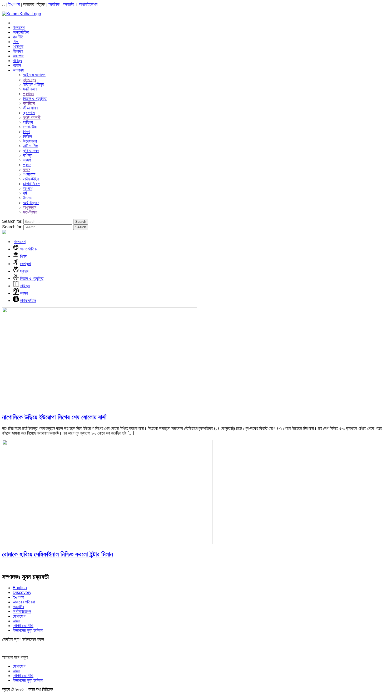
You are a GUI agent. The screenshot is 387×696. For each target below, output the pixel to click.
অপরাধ (27, 188)
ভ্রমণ (27, 160)
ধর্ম (25, 193)
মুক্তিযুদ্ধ (29, 79)
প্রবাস (17, 65)
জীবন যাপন (30, 108)
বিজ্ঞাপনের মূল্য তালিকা (28, 630)
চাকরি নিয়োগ (31, 183)
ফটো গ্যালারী (32, 117)
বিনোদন (18, 51)
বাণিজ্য (17, 60)
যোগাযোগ (19, 616)
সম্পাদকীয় (30, 127)
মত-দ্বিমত (30, 212)
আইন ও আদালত (34, 75)
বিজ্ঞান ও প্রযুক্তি (35, 98)
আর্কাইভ (54, 4)
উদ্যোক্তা (30, 141)
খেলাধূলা (18, 46)
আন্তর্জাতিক (21, 32)
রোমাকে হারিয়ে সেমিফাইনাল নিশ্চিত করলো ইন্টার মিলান (57, 554)
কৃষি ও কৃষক (31, 150)
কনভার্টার (69, 4)
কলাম (26, 169)
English (20, 588)
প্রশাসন (28, 94)
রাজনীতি (18, 37)
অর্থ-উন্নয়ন (31, 202)
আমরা (16, 621)
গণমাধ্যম (29, 174)
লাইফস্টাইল (31, 179)
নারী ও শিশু (30, 146)
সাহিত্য (28, 122)
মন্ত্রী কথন (30, 89)
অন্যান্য (18, 70)
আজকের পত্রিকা (24, 602)
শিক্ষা (16, 41)
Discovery (22, 592)
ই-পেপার (14, 4)
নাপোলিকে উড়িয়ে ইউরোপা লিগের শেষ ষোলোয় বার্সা (54, 417)
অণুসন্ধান (29, 207)
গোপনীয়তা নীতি (23, 625)
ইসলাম (27, 198)
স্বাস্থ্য (24, 271)
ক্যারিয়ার (29, 103)
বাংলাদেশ (18, 27)
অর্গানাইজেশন (88, 4)
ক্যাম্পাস (18, 56)
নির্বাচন (27, 136)
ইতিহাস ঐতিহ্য (33, 84)
